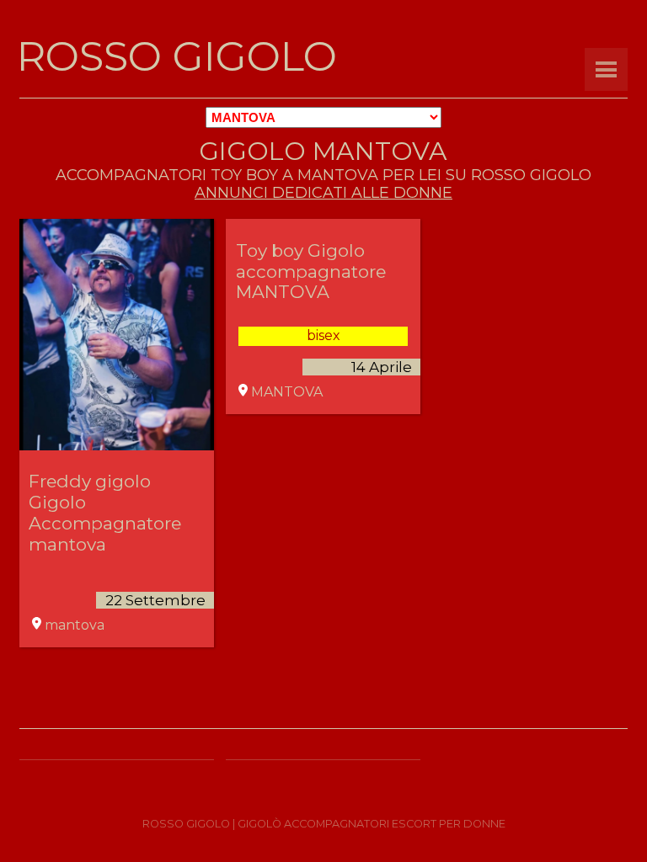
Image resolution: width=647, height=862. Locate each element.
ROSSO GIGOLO (177, 56)
